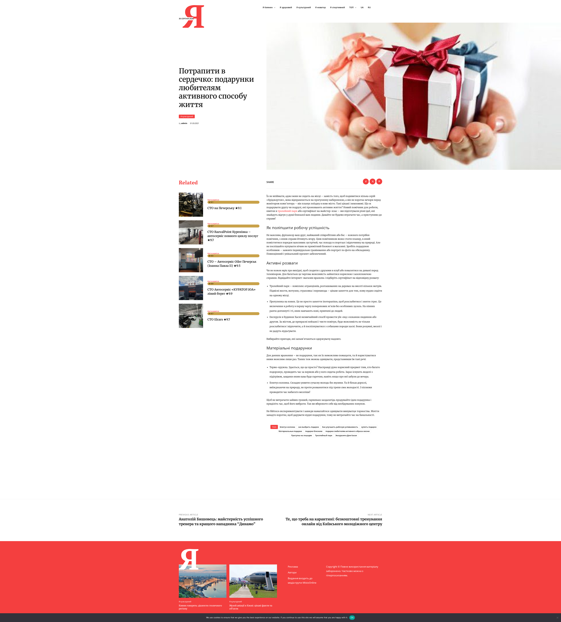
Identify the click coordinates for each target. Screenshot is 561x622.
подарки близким (313, 431)
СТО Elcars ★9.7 (218, 319)
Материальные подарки (290, 431)
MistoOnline (309, 582)
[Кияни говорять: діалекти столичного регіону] (202, 581)
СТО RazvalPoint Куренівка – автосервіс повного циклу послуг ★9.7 (232, 236)
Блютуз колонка (287, 427)
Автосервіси (213, 200)
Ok (352, 617)
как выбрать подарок (308, 427)
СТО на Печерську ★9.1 (224, 208)
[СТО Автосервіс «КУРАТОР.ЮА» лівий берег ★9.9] (191, 288)
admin (184, 123)
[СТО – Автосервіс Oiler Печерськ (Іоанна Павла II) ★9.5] (191, 260)
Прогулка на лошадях (301, 435)
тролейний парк (287, 211)
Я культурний (187, 116)
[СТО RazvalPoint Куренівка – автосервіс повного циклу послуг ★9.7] (191, 232)
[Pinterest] (379, 181)
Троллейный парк (323, 435)
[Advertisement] (324, 463)
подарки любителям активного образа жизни (347, 431)
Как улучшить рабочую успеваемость (340, 427)
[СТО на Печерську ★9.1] (191, 204)
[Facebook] (366, 181)
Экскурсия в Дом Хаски (346, 435)
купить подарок (368, 427)
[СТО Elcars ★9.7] (191, 316)
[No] (557, 617)
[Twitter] (372, 181)
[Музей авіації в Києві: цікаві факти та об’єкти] (253, 581)
